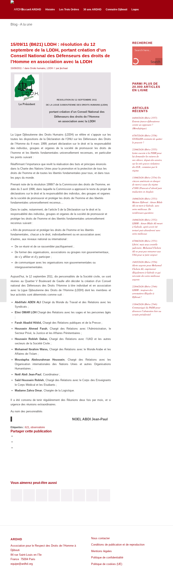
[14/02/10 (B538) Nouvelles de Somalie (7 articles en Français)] (104, 495)
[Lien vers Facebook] (153, 9)
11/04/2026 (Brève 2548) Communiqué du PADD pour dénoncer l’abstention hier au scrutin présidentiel (146, 309)
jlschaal (64, 68)
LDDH (50, 68)
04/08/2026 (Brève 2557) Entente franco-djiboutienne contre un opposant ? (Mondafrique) (146, 123)
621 (27, 427)
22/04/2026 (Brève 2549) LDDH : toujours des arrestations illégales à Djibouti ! (144, 292)
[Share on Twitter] (16, 447)
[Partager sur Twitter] (16, 441)
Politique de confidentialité (107, 557)
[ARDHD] (17, 9)
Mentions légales (101, 551)
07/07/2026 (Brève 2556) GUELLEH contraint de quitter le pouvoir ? (147, 139)
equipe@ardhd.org (22, 563)
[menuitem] (31, 9)
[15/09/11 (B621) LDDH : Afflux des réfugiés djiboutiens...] (3, 290)
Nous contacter (100, 538)
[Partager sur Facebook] (16, 436)
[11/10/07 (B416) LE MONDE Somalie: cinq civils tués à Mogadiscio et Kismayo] (16, 495)
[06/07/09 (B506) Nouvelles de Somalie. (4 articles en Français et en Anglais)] (41, 495)
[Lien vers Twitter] (159, 9)
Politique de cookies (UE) (106, 564)
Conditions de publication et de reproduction (118, 544)
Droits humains (38, 68)
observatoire (38, 427)
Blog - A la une (21, 24)
